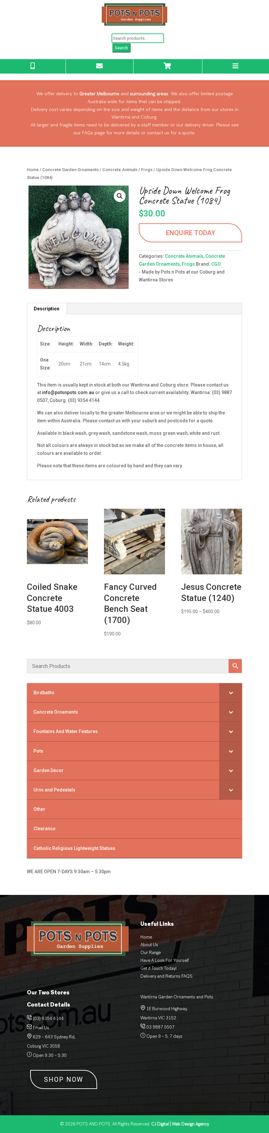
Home (33, 169)
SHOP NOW (63, 1079)
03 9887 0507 (160, 1027)
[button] (120, 196)
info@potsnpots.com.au (68, 392)
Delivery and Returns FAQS (166, 976)
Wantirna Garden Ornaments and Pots (176, 997)
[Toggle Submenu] (230, 692)
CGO (216, 264)
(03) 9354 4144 (48, 1018)
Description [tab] (46, 308)
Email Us (41, 1028)
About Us (149, 945)
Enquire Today (190, 233)
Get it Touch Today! (158, 968)
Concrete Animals (119, 169)
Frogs (147, 169)
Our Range (150, 952)
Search (121, 47)
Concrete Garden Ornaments (70, 169)
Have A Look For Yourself (164, 960)
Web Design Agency (180, 1124)
